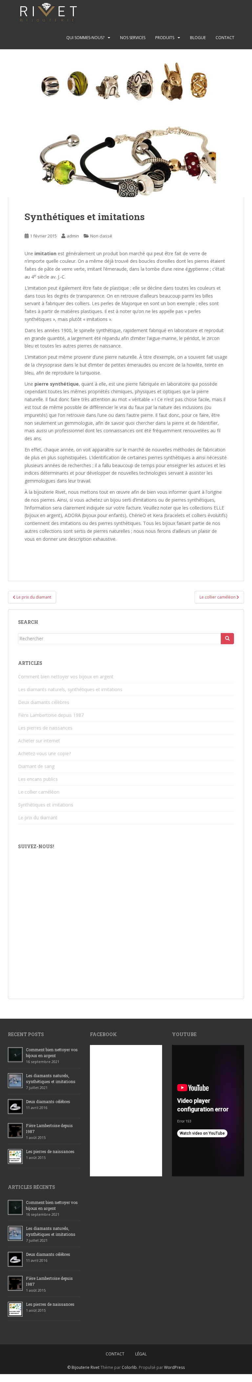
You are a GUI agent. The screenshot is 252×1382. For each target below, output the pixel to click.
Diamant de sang (36, 766)
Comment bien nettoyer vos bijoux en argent (66, 676)
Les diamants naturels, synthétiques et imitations (70, 689)
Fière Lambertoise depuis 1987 (51, 715)
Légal (141, 1354)
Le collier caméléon (38, 792)
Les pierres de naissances (45, 728)
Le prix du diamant (37, 817)
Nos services (132, 37)
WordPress (174, 1367)
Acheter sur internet (39, 740)
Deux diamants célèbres (43, 702)
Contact (225, 37)
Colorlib (129, 1367)
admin (73, 236)
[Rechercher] (227, 638)
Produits (164, 37)
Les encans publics (38, 779)
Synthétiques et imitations (45, 805)
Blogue (198, 37)
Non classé (101, 236)
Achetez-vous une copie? (44, 753)
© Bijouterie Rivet (83, 1367)
